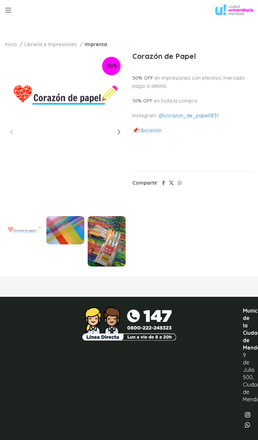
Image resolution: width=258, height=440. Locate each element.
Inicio (11, 44)
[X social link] (171, 182)
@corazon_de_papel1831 (189, 115)
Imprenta (96, 44)
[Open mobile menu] (8, 10)
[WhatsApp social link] (180, 182)
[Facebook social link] (163, 182)
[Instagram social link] (247, 415)
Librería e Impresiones (51, 44)
